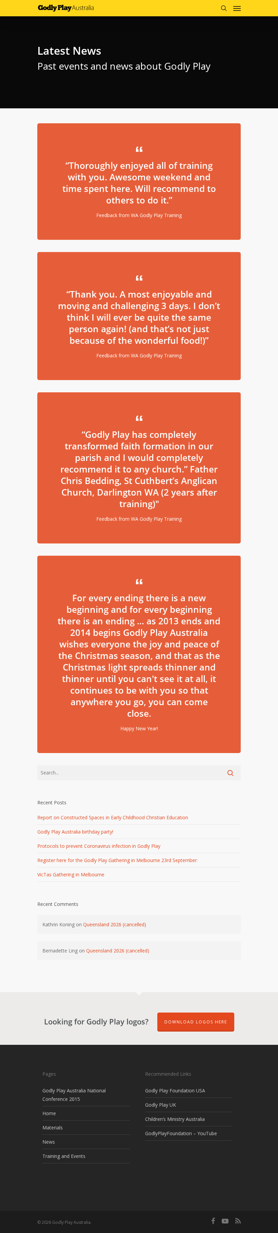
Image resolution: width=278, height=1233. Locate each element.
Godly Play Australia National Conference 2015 (74, 1094)
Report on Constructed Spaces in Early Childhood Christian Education (112, 817)
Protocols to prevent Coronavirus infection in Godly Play (98, 846)
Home (49, 1113)
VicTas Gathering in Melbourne (70, 874)
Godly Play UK (160, 1105)
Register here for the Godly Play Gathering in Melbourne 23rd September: (117, 860)
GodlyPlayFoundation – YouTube (181, 1133)
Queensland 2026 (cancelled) (114, 924)
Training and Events (63, 1156)
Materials (52, 1127)
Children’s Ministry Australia (175, 1119)
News (48, 1142)
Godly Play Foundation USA (175, 1090)
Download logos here (195, 1022)
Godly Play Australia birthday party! (75, 831)
